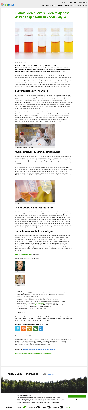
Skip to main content (5, 8)
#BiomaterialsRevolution (28, 349)
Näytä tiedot (68, 407)
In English (80, 2)
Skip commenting (44, 360)
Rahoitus (67, 5)
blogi (51, 349)
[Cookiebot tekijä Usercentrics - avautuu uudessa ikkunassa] (8, 407)
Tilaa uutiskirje (50, 374)
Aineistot (72, 5)
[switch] (38, 407)
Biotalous (43, 5)
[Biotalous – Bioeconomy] (7, 4)
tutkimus (54, 349)
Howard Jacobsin (40, 303)
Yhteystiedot (78, 5)
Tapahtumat (84, 5)
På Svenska (85, 2)
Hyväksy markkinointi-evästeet (23, 254)
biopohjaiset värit (38, 349)
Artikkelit (48, 5)
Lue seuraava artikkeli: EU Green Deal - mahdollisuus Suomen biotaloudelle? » (35, 353)
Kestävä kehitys (60, 5)
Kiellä (77, 399)
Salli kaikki (77, 396)
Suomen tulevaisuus (30, 305)
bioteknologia (46, 349)
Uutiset (53, 5)
